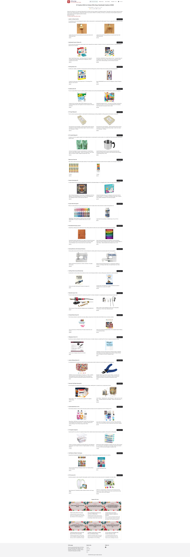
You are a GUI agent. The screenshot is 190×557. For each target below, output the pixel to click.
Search (88, 547)
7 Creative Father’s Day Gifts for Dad (73, 16)
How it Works (107, 1)
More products (119, 19)
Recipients (113, 1)
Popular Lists (101, 1)
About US (88, 548)
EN (120, 1)
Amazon (88, 550)
